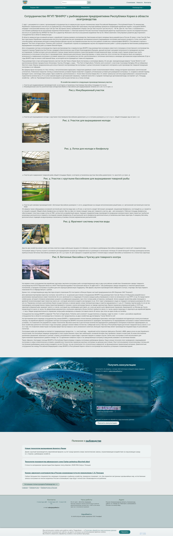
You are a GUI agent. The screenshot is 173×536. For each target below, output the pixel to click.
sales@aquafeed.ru (116, 371)
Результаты (85, 7)
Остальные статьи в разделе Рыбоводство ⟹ (40, 484)
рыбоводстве (93, 440)
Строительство (60, 7)
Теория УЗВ (34, 7)
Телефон (99, 380)
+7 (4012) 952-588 (41, 502)
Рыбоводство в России (49, 487)
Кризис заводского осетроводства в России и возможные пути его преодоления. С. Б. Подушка (64, 473)
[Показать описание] (104, 404)
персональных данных (126, 419)
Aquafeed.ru (86, 514)
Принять (124, 532)
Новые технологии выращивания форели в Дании (45, 448)
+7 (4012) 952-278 (52, 502)
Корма (111, 7)
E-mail (97, 386)
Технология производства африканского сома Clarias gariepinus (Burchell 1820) (57, 462)
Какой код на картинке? (105, 411)
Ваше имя (99, 375)
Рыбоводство (137, 7)
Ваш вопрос (100, 391)
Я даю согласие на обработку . (116, 419)
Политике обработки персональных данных (100, 530)
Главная (25, 487)
